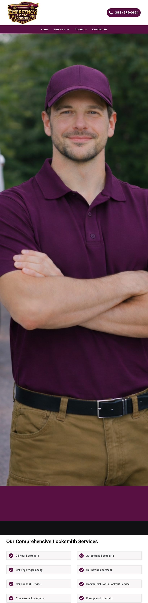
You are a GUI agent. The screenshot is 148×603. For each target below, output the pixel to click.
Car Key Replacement (99, 570)
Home (44, 29)
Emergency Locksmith (99, 598)
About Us (81, 29)
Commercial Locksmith (30, 598)
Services (59, 29)
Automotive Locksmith (100, 555)
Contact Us (99, 29)
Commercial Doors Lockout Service (108, 584)
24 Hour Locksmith (27, 555)
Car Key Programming (29, 570)
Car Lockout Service (28, 584)
